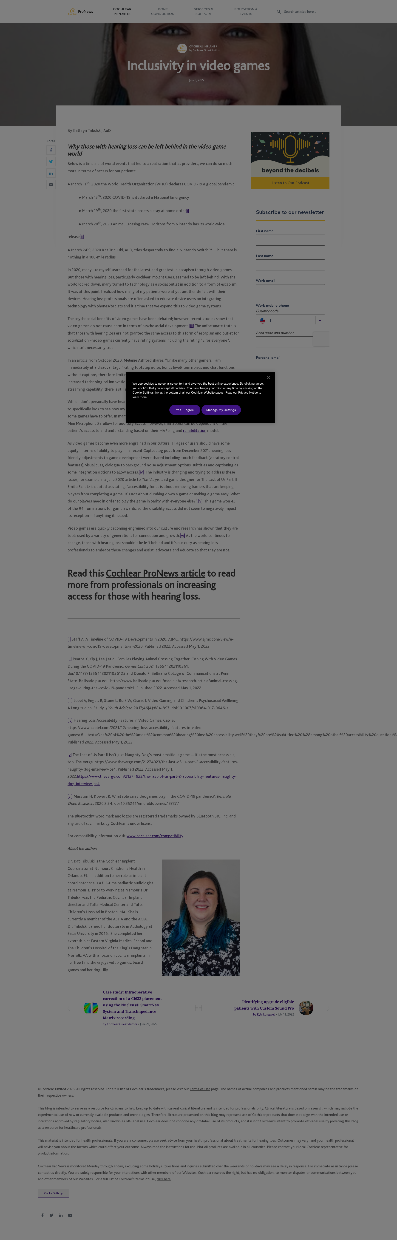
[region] (200, 397)
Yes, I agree (185, 410)
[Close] (269, 377)
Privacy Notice (248, 392)
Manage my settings (221, 410)
